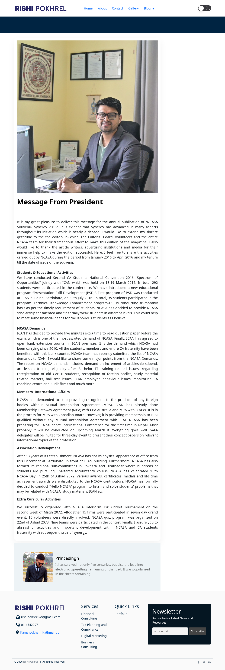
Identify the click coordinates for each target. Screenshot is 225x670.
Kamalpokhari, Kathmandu (39, 632)
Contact (117, 8)
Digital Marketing (94, 636)
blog (147, 8)
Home (88, 8)
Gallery (133, 8)
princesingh (67, 558)
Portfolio (121, 614)
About (102, 8)
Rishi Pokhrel (30, 661)
